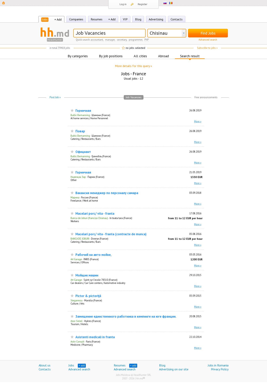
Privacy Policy (219, 369)
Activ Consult (77, 341)
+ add (82, 365)
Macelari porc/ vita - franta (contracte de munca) (110, 234)
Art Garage (76, 259)
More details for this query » (133, 66)
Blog (138, 19)
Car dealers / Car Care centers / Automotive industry (98, 282)
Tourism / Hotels (79, 324)
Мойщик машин (86, 275)
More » (197, 121)
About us (44, 365)
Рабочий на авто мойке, (93, 254)
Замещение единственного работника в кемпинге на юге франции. (125, 316)
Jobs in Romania (218, 365)
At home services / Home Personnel (89, 118)
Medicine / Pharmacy (82, 344)
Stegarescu (76, 300)
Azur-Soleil (76, 321)
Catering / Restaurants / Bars (85, 138)
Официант (83, 152)
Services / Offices (80, 262)
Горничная (83, 110)
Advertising (156, 19)
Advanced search (208, 39)
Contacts (177, 19)
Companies (76, 19)
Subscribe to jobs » (207, 48)
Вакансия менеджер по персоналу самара (106, 193)
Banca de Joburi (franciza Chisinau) (89, 218)
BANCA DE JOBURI (80, 238)
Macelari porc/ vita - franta (94, 213)
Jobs (45, 19)
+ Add (58, 19)
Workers (75, 221)
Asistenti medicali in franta (95, 337)
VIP (125, 19)
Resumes (96, 19)
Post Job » (55, 97)
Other (74, 180)
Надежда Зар (78, 176)
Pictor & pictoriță (88, 296)
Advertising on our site (173, 369)
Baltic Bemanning (80, 115)
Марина (75, 197)
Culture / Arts (77, 303)
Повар (80, 131)
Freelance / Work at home (84, 200)
